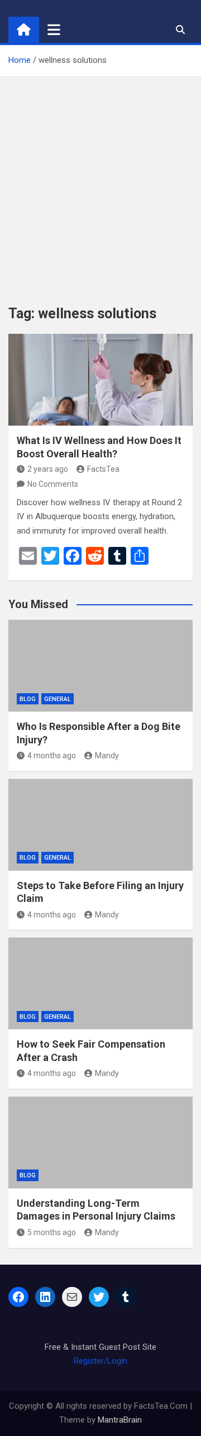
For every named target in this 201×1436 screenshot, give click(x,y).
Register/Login (100, 1361)
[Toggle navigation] (54, 29)
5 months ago (51, 1232)
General (57, 699)
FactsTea (103, 469)
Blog (28, 699)
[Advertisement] (100, 182)
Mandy (107, 755)
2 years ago (47, 469)
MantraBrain (120, 1420)
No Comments (52, 484)
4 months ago (51, 755)
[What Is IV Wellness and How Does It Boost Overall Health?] (100, 380)
